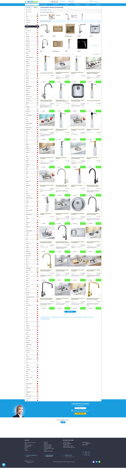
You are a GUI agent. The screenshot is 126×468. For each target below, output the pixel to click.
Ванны (26, 443)
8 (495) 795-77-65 (54, 1)
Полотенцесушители (48, 447)
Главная (41, 9)
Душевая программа (47, 444)
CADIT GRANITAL (56, 51)
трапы (52, 451)
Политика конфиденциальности (69, 447)
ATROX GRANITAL (68, 36)
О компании (44, 4)
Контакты (98, 4)
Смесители (46, 443)
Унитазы (26, 447)
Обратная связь (85, 444)
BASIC (91, 36)
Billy (41, 51)
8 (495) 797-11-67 (54, 2)
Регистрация (97, 2)
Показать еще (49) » (95, 45)
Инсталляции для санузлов (49, 448)
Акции (87, 4)
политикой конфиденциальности (83, 411)
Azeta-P (79, 36)
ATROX (54, 36)
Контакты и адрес (66, 442)
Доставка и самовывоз (67, 443)
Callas (66, 51)
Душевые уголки (28, 446)
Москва (72, 2)
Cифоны (45, 449)
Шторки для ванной (28, 445)
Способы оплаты (66, 444)
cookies (66, 420)
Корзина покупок (85, 442)
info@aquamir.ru (88, 443)
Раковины (46, 442)
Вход (96, 1)
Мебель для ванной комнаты (30, 442)
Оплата (66, 4)
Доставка (55, 4)
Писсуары (26, 450)
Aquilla (41, 36)
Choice (78, 51)
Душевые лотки (47, 451)
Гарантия (77, 4)
